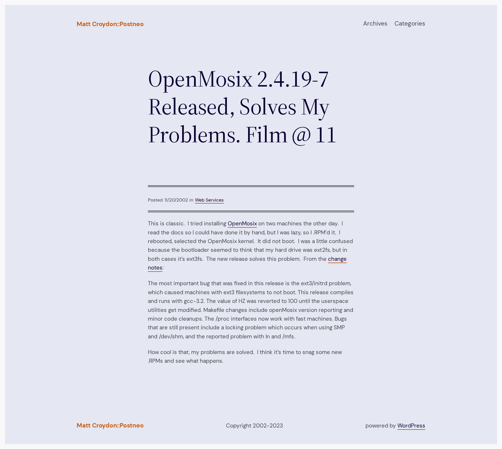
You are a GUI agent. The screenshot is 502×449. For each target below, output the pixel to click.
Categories (410, 23)
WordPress (411, 425)
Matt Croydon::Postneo (110, 24)
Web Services (209, 200)
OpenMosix (242, 223)
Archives (375, 23)
